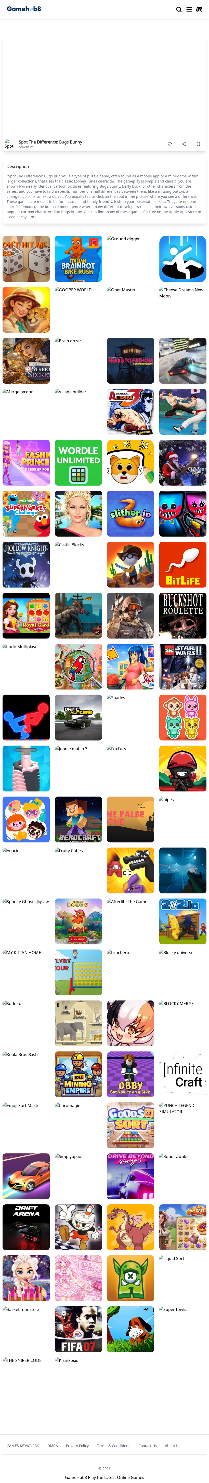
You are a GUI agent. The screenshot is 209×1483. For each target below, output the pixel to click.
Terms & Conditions (113, 1445)
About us (172, 1445)
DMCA (52, 1445)
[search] (179, 9)
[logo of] (24, 9)
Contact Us (147, 1445)
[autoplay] (199, 9)
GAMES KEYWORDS (23, 1445)
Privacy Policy (77, 1445)
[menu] (189, 9)
